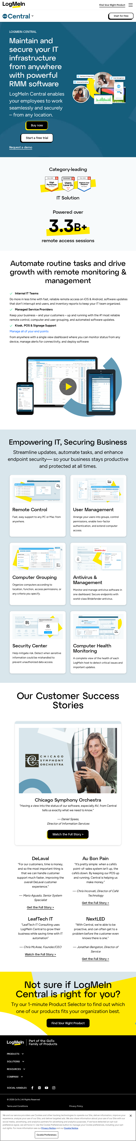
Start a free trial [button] (37, 138)
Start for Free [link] (121, 15)
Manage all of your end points (29, 331)
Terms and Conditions (17, 1106)
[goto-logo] (68, 1042)
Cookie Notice (71, 1128)
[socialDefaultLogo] (32, 1088)
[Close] (130, 1115)
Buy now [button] (37, 125)
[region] (68, 1125)
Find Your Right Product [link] (112, 4)
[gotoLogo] (14, 5)
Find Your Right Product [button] (68, 1023)
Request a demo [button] (20, 147)
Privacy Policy (76, 1106)
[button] (68, 387)
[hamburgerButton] (130, 5)
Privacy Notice (48, 1128)
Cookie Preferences (46, 1135)
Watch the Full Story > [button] (68, 834)
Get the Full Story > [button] (40, 907)
